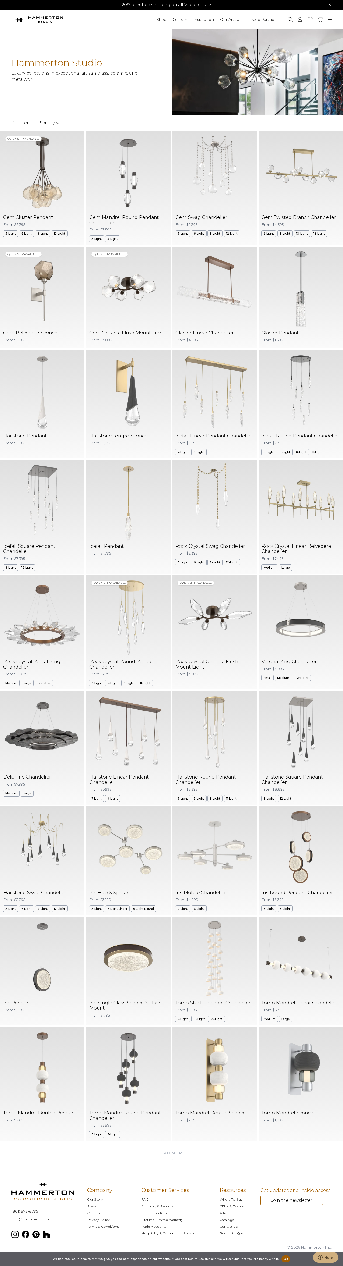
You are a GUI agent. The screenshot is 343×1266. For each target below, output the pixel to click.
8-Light (285, 233)
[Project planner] (310, 19)
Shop (161, 19)
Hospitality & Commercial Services (169, 1233)
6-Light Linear (117, 908)
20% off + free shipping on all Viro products (167, 4)
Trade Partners (263, 19)
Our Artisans (231, 19)
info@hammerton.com (32, 1219)
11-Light (317, 452)
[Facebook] (25, 1235)
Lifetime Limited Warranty (162, 1220)
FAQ (145, 1199)
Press (91, 1206)
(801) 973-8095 (24, 1211)
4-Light (183, 908)
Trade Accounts (153, 1226)
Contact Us (229, 1226)
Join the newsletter (291, 1200)
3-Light (10, 233)
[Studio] (50, 19)
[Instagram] (15, 1235)
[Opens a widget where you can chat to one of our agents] (325, 1258)
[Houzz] (46, 1235)
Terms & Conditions (103, 1226)
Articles (225, 1213)
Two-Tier (44, 683)
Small (267, 677)
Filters (24, 122)
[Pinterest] (36, 1235)
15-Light (199, 1019)
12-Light (59, 233)
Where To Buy (231, 1199)
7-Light (183, 452)
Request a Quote (234, 1233)
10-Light (302, 233)
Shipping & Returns (157, 1206)
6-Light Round (143, 908)
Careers (93, 1213)
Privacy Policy (98, 1220)
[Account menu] (300, 19)
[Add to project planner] (77, 138)
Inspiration (203, 19)
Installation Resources (159, 1213)
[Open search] (290, 19)
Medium (270, 567)
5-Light (113, 239)
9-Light (43, 233)
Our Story (95, 1199)
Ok (286, 1259)
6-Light (26, 233)
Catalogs (227, 1220)
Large (285, 567)
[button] (320, 19)
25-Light (216, 1019)
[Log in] (300, 19)
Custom (180, 19)
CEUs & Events (232, 1206)
